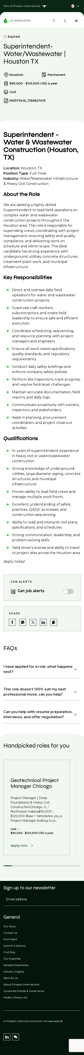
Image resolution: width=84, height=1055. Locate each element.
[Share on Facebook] (12, 622)
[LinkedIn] (6, 1036)
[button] (53, 622)
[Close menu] (76, 20)
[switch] (68, 591)
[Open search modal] (54, 20)
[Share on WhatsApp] (22, 622)
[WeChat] (15, 1036)
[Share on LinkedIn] (43, 622)
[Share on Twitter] (33, 622)
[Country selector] (42, 6)
